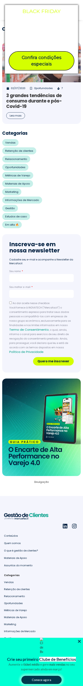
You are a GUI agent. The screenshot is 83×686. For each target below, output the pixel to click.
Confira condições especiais (41, 60)
